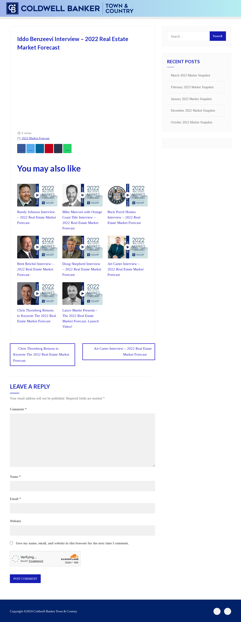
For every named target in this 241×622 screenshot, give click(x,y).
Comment (18, 409)
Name (15, 477)
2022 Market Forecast (35, 138)
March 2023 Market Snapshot (190, 75)
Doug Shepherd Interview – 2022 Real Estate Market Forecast (81, 269)
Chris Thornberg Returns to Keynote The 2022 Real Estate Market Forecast (36, 315)
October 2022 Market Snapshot (191, 122)
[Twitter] (30, 148)
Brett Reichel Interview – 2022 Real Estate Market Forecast (35, 269)
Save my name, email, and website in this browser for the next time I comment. (72, 543)
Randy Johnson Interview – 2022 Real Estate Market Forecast (36, 217)
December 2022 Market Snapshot (193, 110)
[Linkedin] (40, 148)
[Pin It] (49, 148)
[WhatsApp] (67, 148)
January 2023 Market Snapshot (191, 99)
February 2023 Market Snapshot (192, 87)
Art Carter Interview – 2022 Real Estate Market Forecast (126, 269)
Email (15, 499)
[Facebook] (21, 148)
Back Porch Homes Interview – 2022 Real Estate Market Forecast (124, 217)
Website (15, 521)
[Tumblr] (58, 148)
